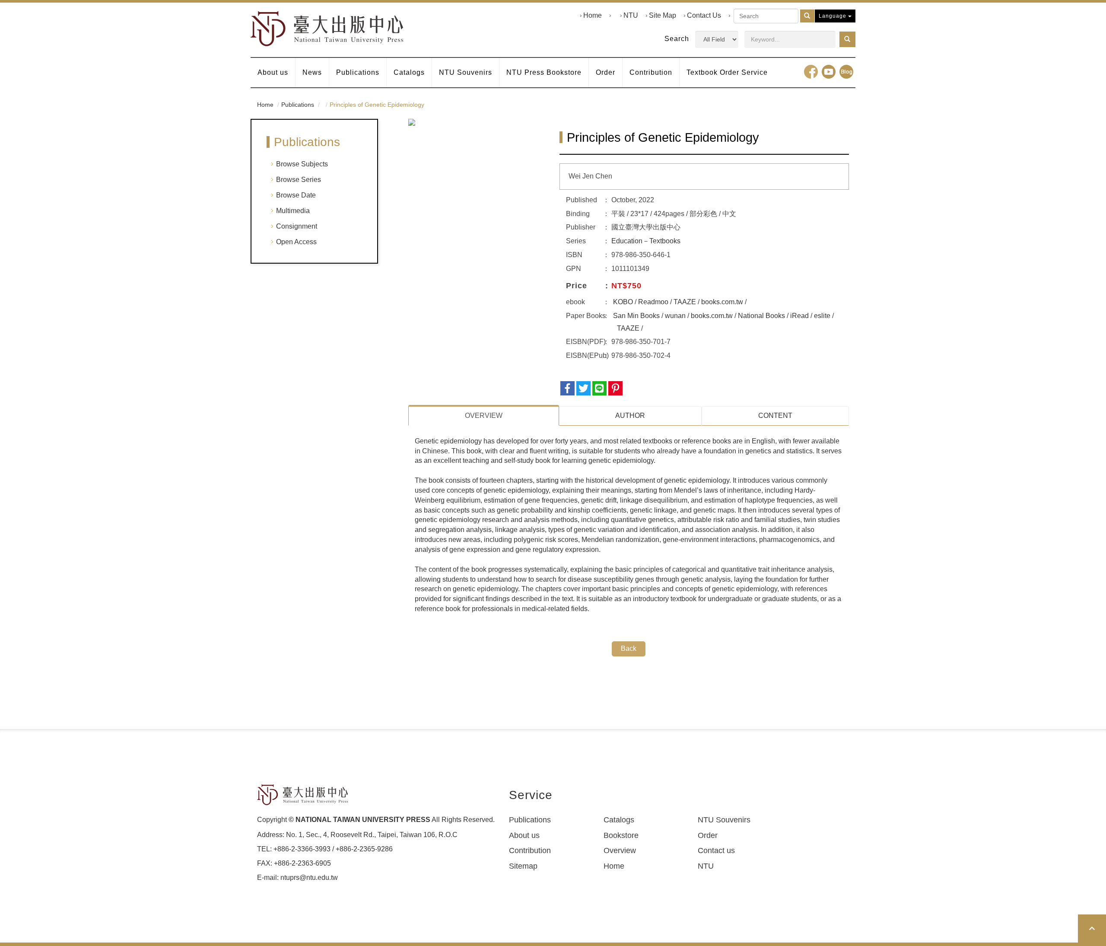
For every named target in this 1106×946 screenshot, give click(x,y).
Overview (620, 850)
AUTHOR (630, 415)
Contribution (650, 72)
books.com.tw (722, 302)
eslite (822, 315)
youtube (829, 72)
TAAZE (685, 302)
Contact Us (704, 15)
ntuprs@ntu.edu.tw (309, 877)
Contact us (716, 850)
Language (833, 16)
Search (676, 38)
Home (592, 15)
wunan (675, 315)
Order (605, 72)
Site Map (662, 15)
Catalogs (409, 72)
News (312, 72)
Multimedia (293, 210)
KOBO (623, 302)
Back (628, 648)
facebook (811, 72)
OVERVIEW (483, 415)
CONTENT (775, 415)
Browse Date (296, 195)
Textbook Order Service (727, 72)
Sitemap (523, 866)
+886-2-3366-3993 (302, 849)
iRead (799, 315)
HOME (327, 28)
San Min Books (636, 315)
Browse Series (298, 179)
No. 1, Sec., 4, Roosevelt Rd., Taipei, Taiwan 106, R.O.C (372, 834)
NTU (630, 15)
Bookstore (621, 835)
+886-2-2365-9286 (364, 849)
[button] (847, 39)
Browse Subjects (302, 164)
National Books (761, 315)
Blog (846, 72)
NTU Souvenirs (465, 72)
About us (272, 72)
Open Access (296, 241)
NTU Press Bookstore (544, 72)
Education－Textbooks (645, 241)
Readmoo (653, 302)
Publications (357, 72)
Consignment (296, 226)
